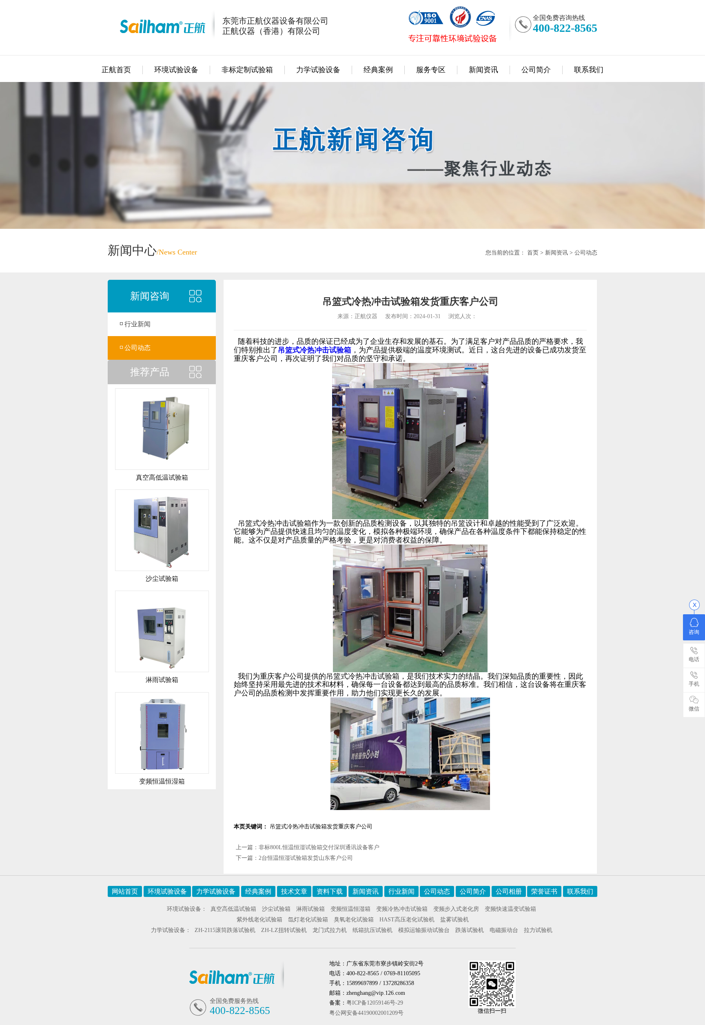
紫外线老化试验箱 (259, 920)
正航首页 (116, 70)
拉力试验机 (538, 930)
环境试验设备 (176, 70)
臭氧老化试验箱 (354, 920)
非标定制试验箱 (247, 70)
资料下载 (330, 891)
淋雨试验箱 (310, 909)
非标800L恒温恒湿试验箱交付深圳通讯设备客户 (319, 847)
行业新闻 (137, 324)
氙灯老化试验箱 (308, 920)
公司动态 (585, 253)
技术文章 (294, 891)
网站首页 (125, 891)
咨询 (694, 632)
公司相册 (509, 891)
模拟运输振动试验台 (424, 930)
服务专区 (431, 70)
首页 (533, 253)
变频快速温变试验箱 (510, 909)
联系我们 (588, 70)
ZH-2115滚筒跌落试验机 (225, 930)
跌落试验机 (469, 930)
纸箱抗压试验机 (372, 930)
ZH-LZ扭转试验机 (284, 930)
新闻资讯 (483, 70)
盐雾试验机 (454, 920)
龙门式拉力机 (330, 930)
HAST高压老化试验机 (407, 920)
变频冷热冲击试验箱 (402, 909)
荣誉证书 (544, 891)
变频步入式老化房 (456, 909)
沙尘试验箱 (276, 909)
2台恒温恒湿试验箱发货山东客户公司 (306, 858)
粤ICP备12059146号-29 (374, 1003)
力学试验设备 (318, 70)
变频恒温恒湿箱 (350, 909)
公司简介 (536, 70)
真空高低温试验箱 (233, 909)
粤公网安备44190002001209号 (366, 1013)
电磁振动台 (504, 930)
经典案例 (378, 70)
